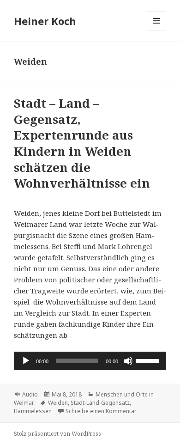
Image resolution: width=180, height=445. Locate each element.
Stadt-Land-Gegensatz (100, 403)
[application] (90, 361)
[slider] (149, 360)
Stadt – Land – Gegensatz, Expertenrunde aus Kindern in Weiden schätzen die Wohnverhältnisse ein (82, 143)
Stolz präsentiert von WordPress (57, 434)
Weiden (58, 403)
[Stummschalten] (128, 361)
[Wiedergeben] (25, 361)
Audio (30, 394)
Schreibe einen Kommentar (101, 411)
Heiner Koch (45, 21)
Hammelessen (33, 411)
